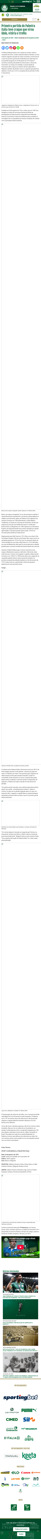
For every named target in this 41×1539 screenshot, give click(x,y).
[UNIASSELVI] (29, 1428)
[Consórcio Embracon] (12, 1428)
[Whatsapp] (18, 48)
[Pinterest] (14, 48)
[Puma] (29, 1410)
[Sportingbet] (20, 1397)
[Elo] (15, 1473)
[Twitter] (7, 48)
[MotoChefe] (29, 1438)
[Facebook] (3, 48)
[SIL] (29, 1419)
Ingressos (15, 19)
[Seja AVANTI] (36, 5)
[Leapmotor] (12, 1410)
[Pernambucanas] (5, 1473)
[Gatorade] (36, 1473)
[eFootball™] (20, 1491)
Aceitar (21, 1534)
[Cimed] (12, 1419)
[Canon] (25, 1473)
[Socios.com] (25, 1479)
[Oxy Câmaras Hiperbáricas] (25, 1485)
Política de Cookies (21, 1529)
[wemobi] (15, 1479)
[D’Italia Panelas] (12, 1438)
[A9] (5, 1479)
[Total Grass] (5, 1485)
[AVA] (36, 1485)
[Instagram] (10, 48)
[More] (22, 48)
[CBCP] (27, 1507)
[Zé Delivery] (36, 1479)
